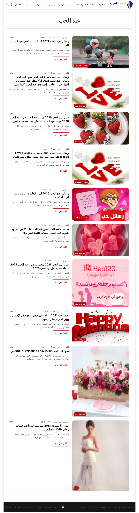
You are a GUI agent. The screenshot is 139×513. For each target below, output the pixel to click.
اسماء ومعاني (67, 4)
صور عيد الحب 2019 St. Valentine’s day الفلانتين (40, 351)
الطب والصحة (82, 4)
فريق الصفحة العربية (60, 38)
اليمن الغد (17, 507)
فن (27, 4)
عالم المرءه (37, 4)
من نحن (56, 507)
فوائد (93, 4)
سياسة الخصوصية (29, 507)
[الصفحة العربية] (121, 5)
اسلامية (102, 4)
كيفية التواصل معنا (45, 507)
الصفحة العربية (62, 312)
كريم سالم (63, 114)
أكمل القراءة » (61, 59)
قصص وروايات (53, 4)
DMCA (9, 507)
